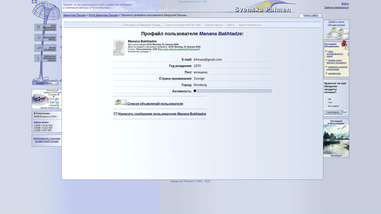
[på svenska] (34, 2)
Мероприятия (49, 27)
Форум (52, 47)
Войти (345, 3)
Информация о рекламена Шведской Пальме (47, 140)
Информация (49, 58)
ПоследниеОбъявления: (331, 45)
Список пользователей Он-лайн (183, 25)
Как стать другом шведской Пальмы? (178, 49)
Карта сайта (310, 15)
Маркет (52, 39)
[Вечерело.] (336, 153)
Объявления (50, 49)
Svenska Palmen (44, 83)
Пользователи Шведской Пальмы (142, 25)
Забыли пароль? (214, 25)
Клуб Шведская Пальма (103, 15)
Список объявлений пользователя (155, 103)
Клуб (53, 25)
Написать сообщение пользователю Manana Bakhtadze (162, 114)
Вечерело (336, 155)
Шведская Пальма (75, 15)
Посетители (50, 29)
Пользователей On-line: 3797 (192, 1)
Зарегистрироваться (336, 7)
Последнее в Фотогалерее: (336, 122)
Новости (52, 60)
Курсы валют (41, 122)
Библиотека (50, 56)
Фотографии (49, 37)
